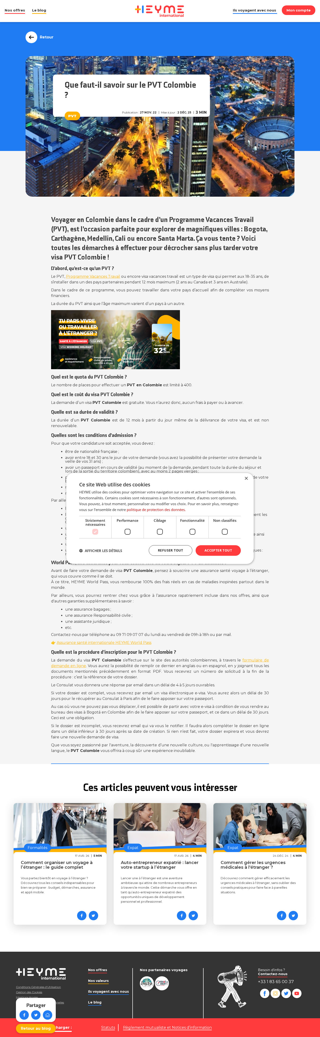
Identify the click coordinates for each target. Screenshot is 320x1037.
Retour (46, 37)
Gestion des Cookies (29, 992)
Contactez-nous (272, 974)
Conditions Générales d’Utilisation (38, 987)
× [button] (246, 478)
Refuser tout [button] (170, 550)
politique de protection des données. (156, 509)
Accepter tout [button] (218, 550)
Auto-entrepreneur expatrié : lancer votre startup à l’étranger (159, 865)
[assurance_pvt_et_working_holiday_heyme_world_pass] (160, 339)
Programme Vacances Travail (93, 276)
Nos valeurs (98, 981)
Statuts (108, 1027)
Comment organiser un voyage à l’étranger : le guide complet (57, 865)
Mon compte (299, 10)
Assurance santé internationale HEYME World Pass (104, 642)
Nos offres (15, 10)
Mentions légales (27, 997)
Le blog (39, 10)
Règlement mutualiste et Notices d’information (167, 1027)
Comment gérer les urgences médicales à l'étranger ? (253, 865)
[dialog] (160, 518)
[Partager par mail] (47, 1015)
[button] (100, 550)
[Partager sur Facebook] (24, 1015)
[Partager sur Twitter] (36, 1015)
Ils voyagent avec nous (254, 10)
